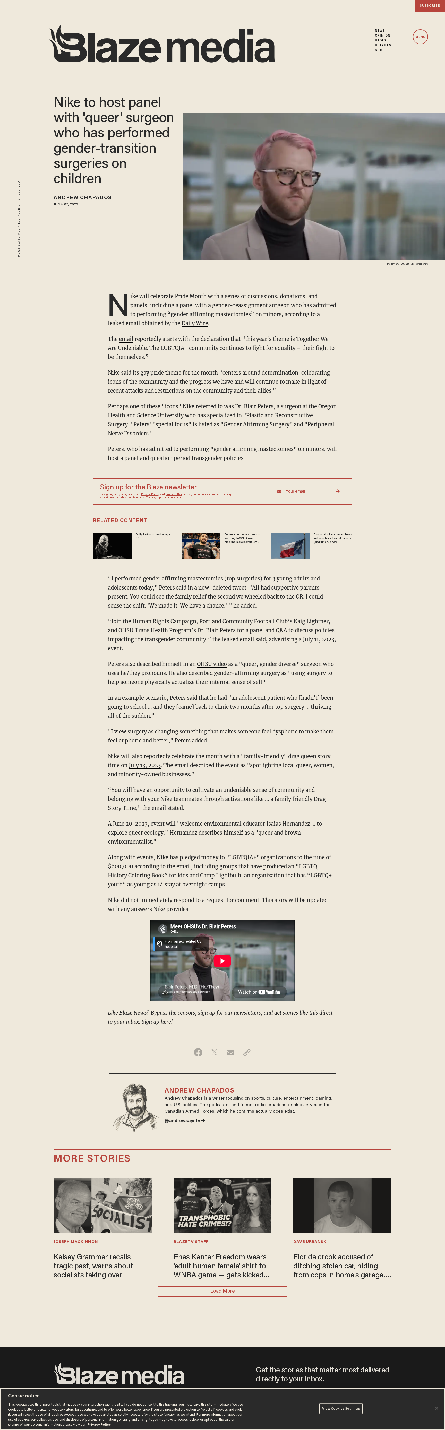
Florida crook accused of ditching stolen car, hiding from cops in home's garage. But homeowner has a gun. (339, 1267)
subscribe (430, 5)
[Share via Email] (230, 1052)
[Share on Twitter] (214, 1052)
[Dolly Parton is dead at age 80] (112, 545)
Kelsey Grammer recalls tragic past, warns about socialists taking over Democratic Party (93, 1267)
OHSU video (212, 664)
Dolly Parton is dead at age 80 (153, 536)
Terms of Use (174, 494)
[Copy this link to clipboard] (247, 1052)
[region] (222, 1409)
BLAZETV (383, 45)
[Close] (436, 1408)
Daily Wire (195, 323)
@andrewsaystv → (185, 1121)
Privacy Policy (150, 494)
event (158, 823)
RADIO (380, 40)
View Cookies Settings (341, 1408)
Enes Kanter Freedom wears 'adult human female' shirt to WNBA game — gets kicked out (220, 1267)
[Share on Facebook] (198, 1052)
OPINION (382, 35)
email (126, 339)
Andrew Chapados (83, 198)
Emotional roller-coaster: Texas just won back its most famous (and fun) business (333, 538)
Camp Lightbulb (220, 875)
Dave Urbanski (310, 1242)
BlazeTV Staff (191, 1242)
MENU (420, 37)
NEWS (380, 30)
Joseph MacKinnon (76, 1242)
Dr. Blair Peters (254, 406)
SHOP (380, 50)
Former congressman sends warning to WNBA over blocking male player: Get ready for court (242, 538)
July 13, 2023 (145, 765)
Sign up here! (157, 1021)
